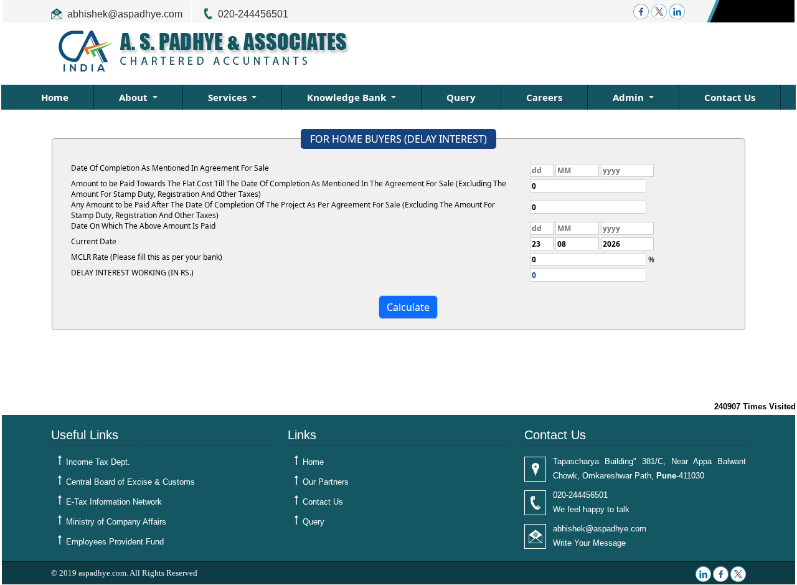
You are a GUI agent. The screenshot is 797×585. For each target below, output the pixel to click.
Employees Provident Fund (115, 541)
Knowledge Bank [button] (348, 97)
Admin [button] (629, 97)
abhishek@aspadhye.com (124, 14)
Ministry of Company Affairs (116, 521)
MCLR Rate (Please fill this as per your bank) (146, 257)
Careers (544, 97)
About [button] (134, 97)
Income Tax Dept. (98, 462)
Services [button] (228, 97)
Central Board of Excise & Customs (130, 482)
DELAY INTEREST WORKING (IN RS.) (132, 272)
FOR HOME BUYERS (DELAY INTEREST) (398, 139)
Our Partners (326, 482)
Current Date (93, 241)
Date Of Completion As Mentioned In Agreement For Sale (170, 168)
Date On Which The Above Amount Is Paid (143, 226)
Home (54, 97)
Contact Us (729, 97)
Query (461, 97)
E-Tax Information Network (114, 502)
